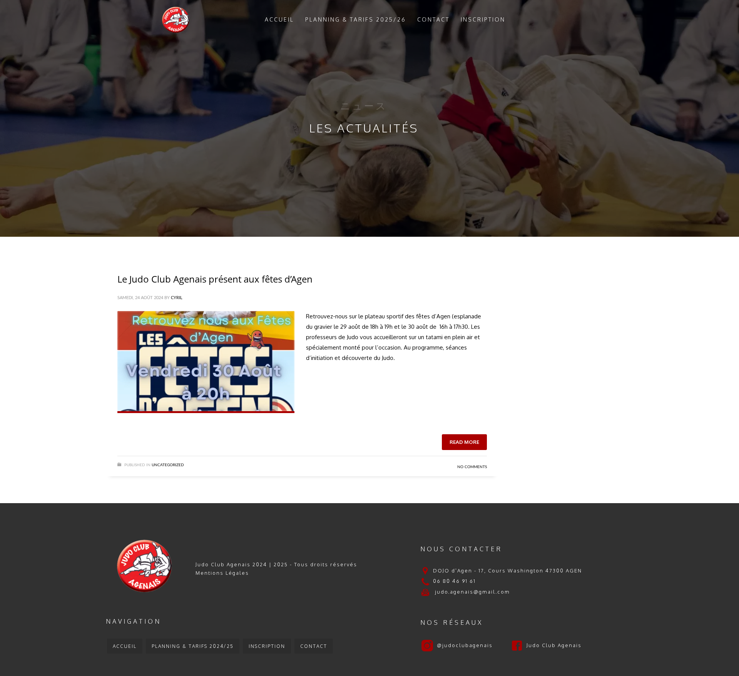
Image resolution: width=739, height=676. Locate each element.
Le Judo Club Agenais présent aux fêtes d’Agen (215, 279)
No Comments (472, 467)
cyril (176, 298)
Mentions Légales (222, 573)
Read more (464, 442)
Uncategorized (168, 465)
